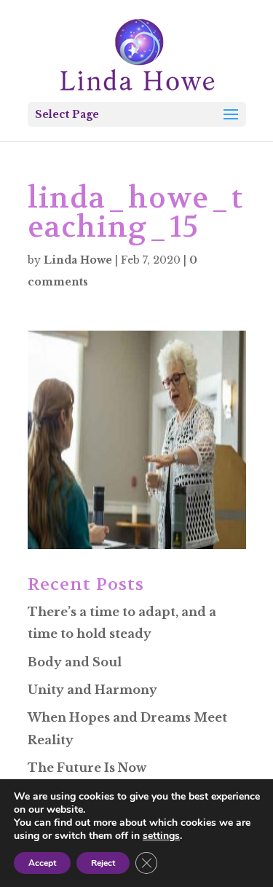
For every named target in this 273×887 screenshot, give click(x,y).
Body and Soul (75, 662)
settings (161, 836)
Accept (42, 863)
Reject (103, 863)
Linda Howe (78, 260)
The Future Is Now (87, 767)
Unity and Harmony (92, 689)
